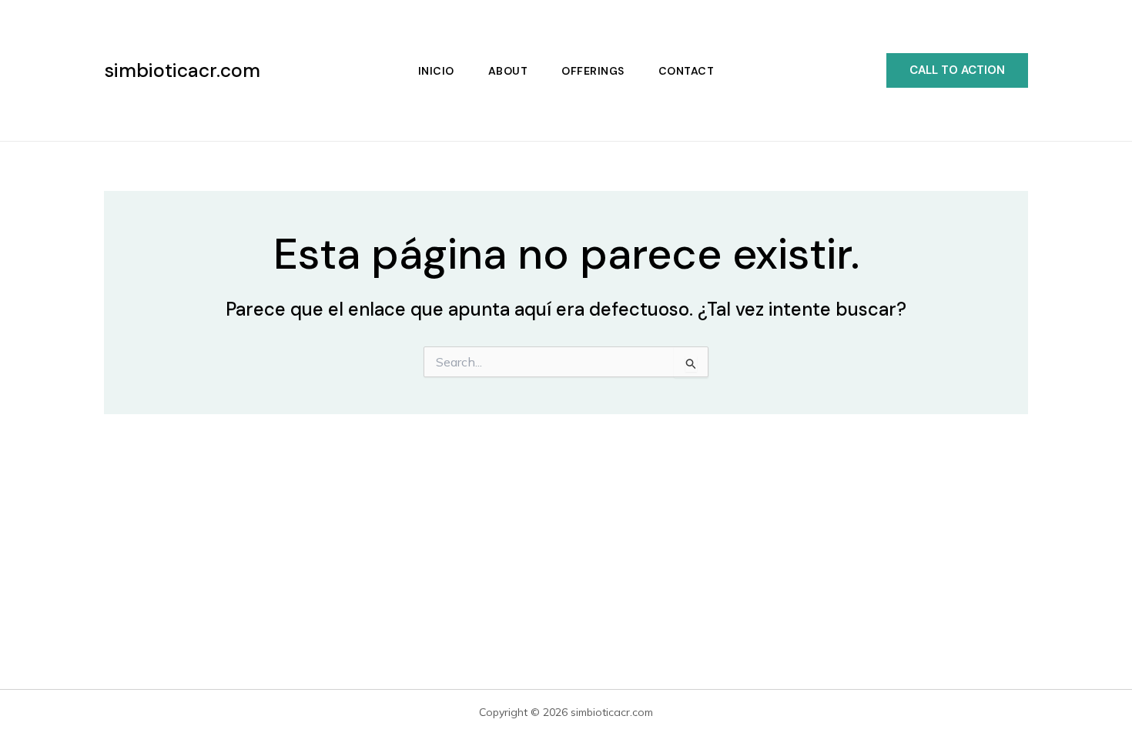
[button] (957, 70)
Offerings (593, 70)
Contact (686, 70)
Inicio (436, 70)
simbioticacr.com (182, 70)
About (508, 70)
